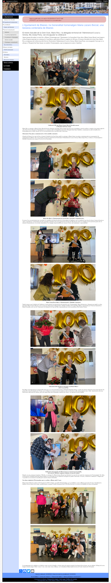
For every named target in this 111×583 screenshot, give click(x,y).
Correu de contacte (45, 576)
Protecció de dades (57, 576)
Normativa (6, 54)
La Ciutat (6, 66)
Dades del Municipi (9, 27)
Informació (70, 580)
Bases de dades (8, 47)
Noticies (16, 14)
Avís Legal (62, 579)
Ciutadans (7, 69)
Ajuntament (10, 14)
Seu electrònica (8, 44)
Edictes (6, 52)
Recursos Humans (9, 59)
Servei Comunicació (9, 29)
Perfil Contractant (8, 49)
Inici (4, 14)
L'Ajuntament (8, 17)
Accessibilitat (34, 576)
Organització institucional (10, 22)
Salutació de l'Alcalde (9, 19)
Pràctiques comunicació (11, 42)
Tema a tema (8, 62)
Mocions (6, 57)
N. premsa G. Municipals (11, 37)
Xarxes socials (9, 39)
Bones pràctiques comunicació (72, 576)
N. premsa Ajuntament (10, 34)
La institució (7, 24)
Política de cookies (71, 579)
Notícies (7, 32)
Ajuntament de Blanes (12, 1)
